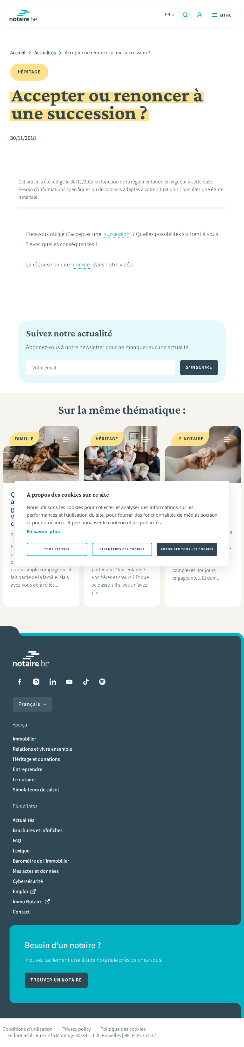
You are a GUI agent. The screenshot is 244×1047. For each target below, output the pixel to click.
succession (117, 234)
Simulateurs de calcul (36, 790)
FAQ (17, 840)
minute (81, 264)
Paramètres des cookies (122, 549)
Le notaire (24, 779)
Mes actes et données (36, 871)
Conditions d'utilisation (28, 1029)
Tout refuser (57, 549)
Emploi (20, 891)
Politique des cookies (123, 1029)
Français (29, 704)
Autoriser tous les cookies (187, 549)
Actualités (45, 53)
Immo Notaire (27, 902)
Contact (21, 912)
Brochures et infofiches (38, 830)
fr (167, 14)
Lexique (21, 851)
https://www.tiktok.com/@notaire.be (86, 682)
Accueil (17, 53)
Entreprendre (27, 769)
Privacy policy (76, 1029)
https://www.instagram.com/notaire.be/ (36, 682)
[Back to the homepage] (23, 15)
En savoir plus (43, 531)
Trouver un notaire (56, 980)
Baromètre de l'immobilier (41, 861)
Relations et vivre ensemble (42, 749)
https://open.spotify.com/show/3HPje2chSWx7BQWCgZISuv (102, 682)
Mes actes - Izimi (199, 15)
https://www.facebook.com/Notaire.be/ (20, 682)
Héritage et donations (36, 759)
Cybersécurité (28, 881)
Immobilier (24, 739)
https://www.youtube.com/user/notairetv (69, 682)
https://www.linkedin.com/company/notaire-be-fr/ (53, 682)
